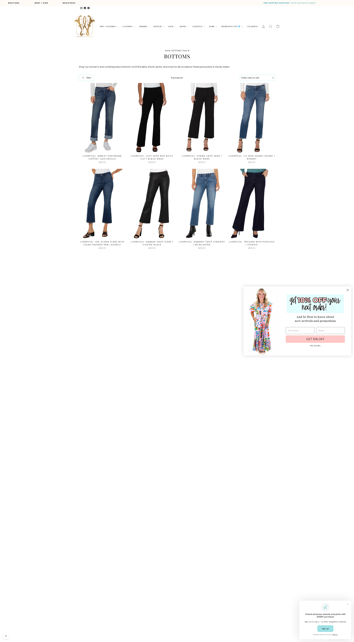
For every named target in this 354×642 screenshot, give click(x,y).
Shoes (183, 26)
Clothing (127, 26)
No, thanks (315, 345)
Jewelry (158, 26)
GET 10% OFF (315, 339)
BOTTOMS (176, 50)
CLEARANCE (252, 26)
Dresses (143, 26)
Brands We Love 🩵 (231, 26)
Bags (171, 26)
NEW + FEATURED (108, 26)
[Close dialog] (347, 290)
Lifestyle (197, 26)
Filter (88, 77)
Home (212, 26)
